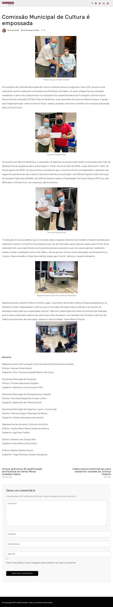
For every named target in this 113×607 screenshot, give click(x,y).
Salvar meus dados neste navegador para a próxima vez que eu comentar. (41, 562)
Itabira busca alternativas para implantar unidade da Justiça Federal (92, 473)
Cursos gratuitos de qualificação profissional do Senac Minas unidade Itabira (22, 473)
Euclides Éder (13, 30)
